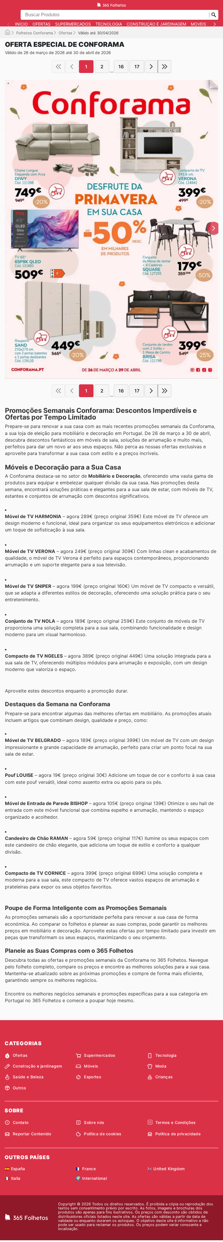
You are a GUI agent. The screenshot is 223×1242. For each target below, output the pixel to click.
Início (21, 24)
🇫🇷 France (86, 1168)
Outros (19, 1088)
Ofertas (42, 24)
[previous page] (71, 66)
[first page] (58, 66)
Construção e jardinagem (156, 24)
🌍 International (91, 1178)
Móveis (198, 24)
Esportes (92, 1077)
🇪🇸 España (15, 1168)
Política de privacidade (178, 1134)
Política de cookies (102, 1134)
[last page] (164, 66)
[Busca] (213, 14)
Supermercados (73, 24)
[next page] (151, 66)
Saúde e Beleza (28, 1077)
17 (136, 66)
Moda (160, 1066)
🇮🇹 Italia (13, 1178)
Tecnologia (109, 24)
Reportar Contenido (32, 1134)
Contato (20, 1122)
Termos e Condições (175, 1122)
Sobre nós (94, 1122)
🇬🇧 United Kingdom (166, 1168)
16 (121, 66)
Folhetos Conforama (34, 33)
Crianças (164, 1077)
